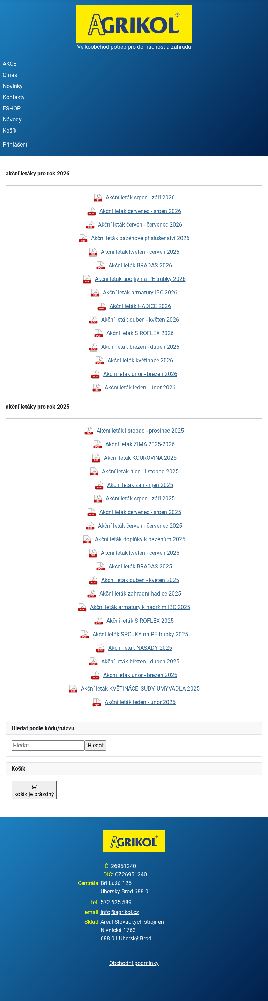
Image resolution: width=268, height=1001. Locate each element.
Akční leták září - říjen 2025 (140, 485)
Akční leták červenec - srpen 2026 (140, 211)
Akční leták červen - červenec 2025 (140, 525)
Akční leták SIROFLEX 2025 (140, 620)
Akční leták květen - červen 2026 (140, 252)
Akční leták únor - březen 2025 (140, 675)
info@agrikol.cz (119, 912)
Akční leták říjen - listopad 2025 (140, 471)
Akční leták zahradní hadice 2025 (140, 593)
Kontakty (14, 97)
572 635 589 (116, 902)
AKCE (9, 64)
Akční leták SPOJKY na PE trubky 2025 (140, 634)
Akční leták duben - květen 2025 (140, 580)
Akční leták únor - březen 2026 (140, 374)
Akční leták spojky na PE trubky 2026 (140, 279)
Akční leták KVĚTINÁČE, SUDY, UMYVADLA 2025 (140, 688)
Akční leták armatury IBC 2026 (140, 292)
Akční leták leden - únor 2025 (140, 702)
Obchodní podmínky (134, 963)
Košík (9, 130)
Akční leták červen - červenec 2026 (140, 224)
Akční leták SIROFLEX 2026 (140, 333)
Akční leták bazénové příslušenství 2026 (140, 238)
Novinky (13, 86)
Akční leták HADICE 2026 (140, 306)
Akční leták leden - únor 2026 (140, 387)
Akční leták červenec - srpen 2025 (140, 512)
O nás (10, 75)
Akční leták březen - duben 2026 (140, 347)
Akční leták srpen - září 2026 (140, 197)
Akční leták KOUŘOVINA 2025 (140, 458)
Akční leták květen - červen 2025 (140, 553)
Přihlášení (15, 144)
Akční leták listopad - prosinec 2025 (140, 430)
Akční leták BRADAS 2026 (140, 265)
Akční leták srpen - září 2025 (140, 498)
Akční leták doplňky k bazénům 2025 (140, 539)
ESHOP (12, 108)
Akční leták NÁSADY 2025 (140, 648)
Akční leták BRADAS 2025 (140, 566)
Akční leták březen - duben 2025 (140, 661)
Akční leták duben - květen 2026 (140, 319)
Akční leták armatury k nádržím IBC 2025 (140, 607)
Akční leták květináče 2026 (140, 360)
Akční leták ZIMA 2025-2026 (140, 444)
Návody (12, 119)
